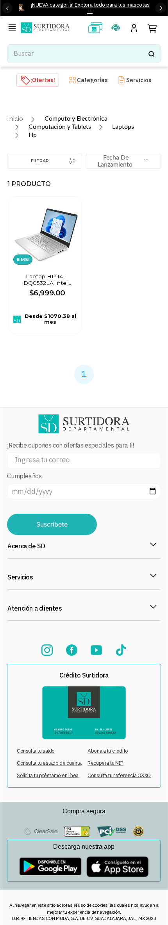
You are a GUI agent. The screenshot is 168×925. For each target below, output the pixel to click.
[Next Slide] (160, 8)
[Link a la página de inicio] (15, 119)
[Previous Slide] (7, 8)
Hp (33, 135)
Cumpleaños (24, 476)
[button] (13, 28)
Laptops (123, 127)
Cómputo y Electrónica (76, 119)
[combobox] (84, 53)
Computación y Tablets (60, 127)
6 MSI (23, 259)
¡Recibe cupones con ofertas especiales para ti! (70, 445)
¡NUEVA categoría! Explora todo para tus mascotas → (90, 7)
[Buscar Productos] (151, 54)
